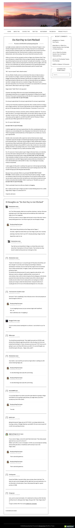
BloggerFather (13, 320)
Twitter (35, 31)
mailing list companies (31, 503)
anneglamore (56, 40)
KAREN (54, 64)
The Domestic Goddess (15, 291)
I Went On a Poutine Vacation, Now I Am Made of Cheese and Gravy (61, 47)
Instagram (43, 31)
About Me (17, 31)
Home (9, 31)
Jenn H (54, 59)
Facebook (52, 31)
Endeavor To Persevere (63, 64)
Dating (11, 474)
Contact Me (26, 31)
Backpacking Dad (33, 43)
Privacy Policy (63, 31)
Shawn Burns (56, 45)
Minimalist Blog (42, 526)
